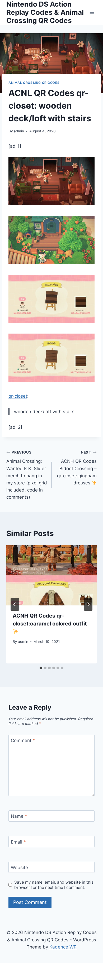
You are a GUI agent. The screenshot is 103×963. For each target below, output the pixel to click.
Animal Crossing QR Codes (33, 83)
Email (18, 841)
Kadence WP (63, 947)
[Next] (88, 604)
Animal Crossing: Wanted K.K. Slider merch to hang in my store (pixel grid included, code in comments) (26, 475)
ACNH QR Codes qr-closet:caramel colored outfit (50, 620)
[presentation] (51, 575)
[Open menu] (92, 12)
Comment (23, 740)
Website (19, 867)
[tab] (41, 668)
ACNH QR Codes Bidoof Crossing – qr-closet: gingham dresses (77, 467)
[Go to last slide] (15, 604)
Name (19, 816)
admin (19, 131)
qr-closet (17, 396)
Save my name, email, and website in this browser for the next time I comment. (53, 885)
